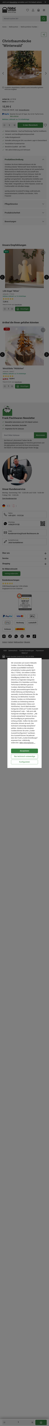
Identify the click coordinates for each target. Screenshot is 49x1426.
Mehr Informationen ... (27, 743)
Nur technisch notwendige (24, 756)
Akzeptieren (24, 751)
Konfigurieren (24, 762)
